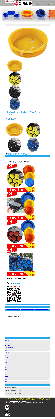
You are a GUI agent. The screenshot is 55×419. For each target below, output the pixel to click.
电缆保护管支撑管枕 (24, 321)
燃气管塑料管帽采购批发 (25, 154)
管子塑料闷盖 (7, 357)
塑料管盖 (6, 381)
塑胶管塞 (6, 350)
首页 (33, 2)
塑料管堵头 (6, 355)
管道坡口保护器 (7, 367)
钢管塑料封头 (7, 352)
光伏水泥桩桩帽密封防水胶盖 (41, 402)
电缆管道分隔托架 (24, 327)
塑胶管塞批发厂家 (21, 402)
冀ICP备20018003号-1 (24, 401)
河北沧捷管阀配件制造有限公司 (13, 401)
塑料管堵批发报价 (13, 402)
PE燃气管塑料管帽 (13, 154)
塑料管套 (6, 374)
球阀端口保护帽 (7, 369)
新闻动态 (19, 14)
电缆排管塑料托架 (24, 325)
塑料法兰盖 (6, 376)
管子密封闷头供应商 (30, 402)
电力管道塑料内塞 (7, 345)
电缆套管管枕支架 (24, 323)
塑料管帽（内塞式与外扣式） (9, 362)
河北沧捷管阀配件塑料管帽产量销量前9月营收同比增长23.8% (13, 387)
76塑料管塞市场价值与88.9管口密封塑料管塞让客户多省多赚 (13, 393)
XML (19, 401)
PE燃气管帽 (9, 154)
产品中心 (33, 6)
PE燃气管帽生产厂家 (18, 154)
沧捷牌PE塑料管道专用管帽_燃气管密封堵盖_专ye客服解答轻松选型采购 (17, 153)
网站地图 (17, 401)
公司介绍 (33, 4)
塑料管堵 (6, 379)
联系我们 (19, 15)
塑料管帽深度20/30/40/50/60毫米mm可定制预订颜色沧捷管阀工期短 (14, 390)
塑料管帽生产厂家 (9, 402)
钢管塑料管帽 (7, 340)
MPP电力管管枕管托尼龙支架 (9, 347)
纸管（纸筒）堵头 (7, 364)
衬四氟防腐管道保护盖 (35, 402)
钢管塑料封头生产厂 (26, 402)
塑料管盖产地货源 (17, 402)
